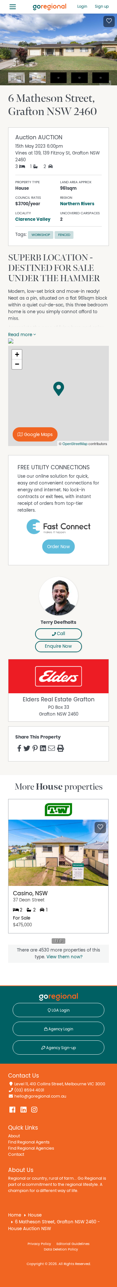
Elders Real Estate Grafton (59, 700)
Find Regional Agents (28, 1142)
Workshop (41, 235)
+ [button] (17, 354)
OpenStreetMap (74, 443)
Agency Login (60, 1029)
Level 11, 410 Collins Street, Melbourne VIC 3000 (59, 1084)
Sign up (102, 6)
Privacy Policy (39, 1244)
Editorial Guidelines (73, 1244)
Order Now (58, 547)
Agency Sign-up (60, 1048)
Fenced (64, 235)
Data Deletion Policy (61, 1249)
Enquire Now (58, 646)
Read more (20, 335)
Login (82, 6)
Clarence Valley (32, 219)
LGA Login (60, 1010)
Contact (16, 1155)
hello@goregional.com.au (40, 1096)
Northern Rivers (77, 204)
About (14, 1136)
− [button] (17, 364)
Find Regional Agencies (31, 1148)
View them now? (64, 957)
